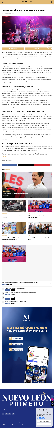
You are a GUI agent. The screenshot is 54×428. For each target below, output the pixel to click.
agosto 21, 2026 (4, 217)
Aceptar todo (44, 424)
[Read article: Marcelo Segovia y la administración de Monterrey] (27, 185)
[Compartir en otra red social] (51, 48)
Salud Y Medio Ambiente (25, 422)
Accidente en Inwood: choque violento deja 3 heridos (12, 215)
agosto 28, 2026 (6, 195)
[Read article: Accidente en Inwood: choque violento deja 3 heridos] (14, 206)
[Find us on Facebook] (3, 414)
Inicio (3, 422)
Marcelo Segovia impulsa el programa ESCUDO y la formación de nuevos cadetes (20, 292)
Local (29, 235)
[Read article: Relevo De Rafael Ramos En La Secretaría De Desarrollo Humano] (40, 228)
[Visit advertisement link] (27, 345)
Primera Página (7, 7)
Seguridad (12, 422)
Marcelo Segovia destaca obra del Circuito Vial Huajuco (15, 301)
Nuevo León (8, 160)
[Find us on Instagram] (6, 414)
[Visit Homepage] (27, 2)
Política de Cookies (40, 417)
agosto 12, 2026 (31, 219)
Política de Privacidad (41, 418)
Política (17, 422)
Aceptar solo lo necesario (44, 421)
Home (3, 7)
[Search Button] (51, 2)
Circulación (34, 422)
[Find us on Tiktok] (13, 414)
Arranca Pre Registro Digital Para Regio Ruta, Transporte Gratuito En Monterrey (20, 297)
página (4, 156)
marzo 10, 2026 (31, 241)
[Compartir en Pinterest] (48, 48)
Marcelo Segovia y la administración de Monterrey (15, 193)
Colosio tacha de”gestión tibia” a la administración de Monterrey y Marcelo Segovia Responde (12, 238)
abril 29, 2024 (4, 13)
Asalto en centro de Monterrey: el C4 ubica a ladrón (15, 288)
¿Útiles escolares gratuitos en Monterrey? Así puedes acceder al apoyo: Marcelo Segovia (20, 282)
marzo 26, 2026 (4, 241)
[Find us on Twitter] (9, 414)
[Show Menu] (2, 2)
